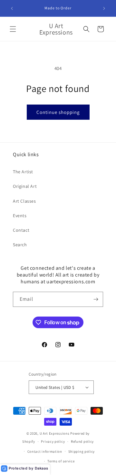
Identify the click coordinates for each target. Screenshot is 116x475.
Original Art (25, 186)
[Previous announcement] (12, 8)
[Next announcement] (104, 8)
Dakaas (41, 468)
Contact (21, 230)
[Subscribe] (96, 299)
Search (20, 245)
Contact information (44, 451)
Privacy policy (53, 441)
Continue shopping (58, 112)
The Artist (23, 172)
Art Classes (24, 201)
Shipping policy (81, 451)
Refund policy (82, 441)
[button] (13, 29)
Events (20, 215)
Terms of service (60, 461)
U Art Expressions (55, 433)
